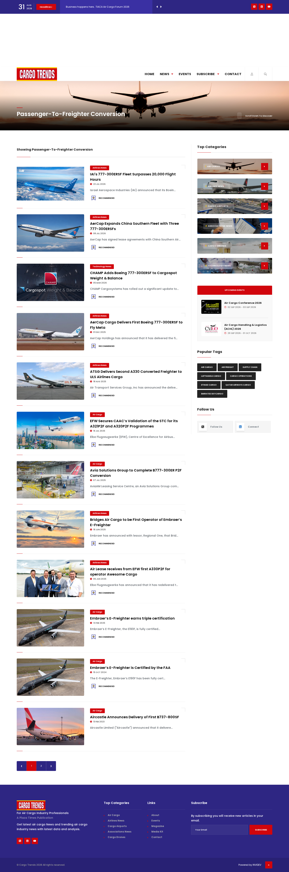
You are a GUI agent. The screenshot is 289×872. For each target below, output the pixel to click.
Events (185, 74)
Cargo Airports (117, 826)
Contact (233, 74)
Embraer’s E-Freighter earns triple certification (132, 618)
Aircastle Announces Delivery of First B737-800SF (134, 717)
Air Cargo (97, 414)
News (164, 74)
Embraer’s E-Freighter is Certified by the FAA (130, 667)
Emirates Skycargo (212, 393)
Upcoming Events (235, 290)
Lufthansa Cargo (211, 376)
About (155, 815)
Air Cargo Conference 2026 (243, 303)
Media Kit (157, 831)
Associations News (119, 831)
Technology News (102, 266)
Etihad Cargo (209, 384)
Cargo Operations (241, 376)
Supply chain (250, 367)
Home (149, 74)
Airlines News (100, 167)
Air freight (228, 367)
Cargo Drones (116, 837)
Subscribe (206, 74)
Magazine (157, 826)
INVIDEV (257, 864)
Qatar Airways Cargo (238, 384)
